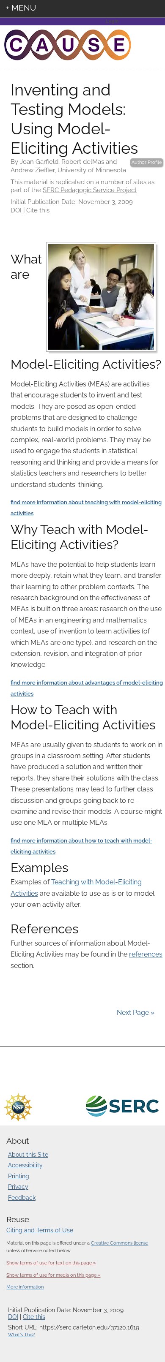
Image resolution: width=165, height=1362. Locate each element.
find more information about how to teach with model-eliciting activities (81, 846)
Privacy (18, 1186)
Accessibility (25, 1165)
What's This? (21, 1335)
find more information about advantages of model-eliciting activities (87, 688)
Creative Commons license (119, 1243)
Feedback (22, 1197)
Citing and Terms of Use (39, 1230)
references (145, 954)
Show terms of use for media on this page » (53, 1275)
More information (25, 1287)
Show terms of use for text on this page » (51, 1263)
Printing (18, 1176)
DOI (16, 210)
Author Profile (147, 162)
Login (112, 21)
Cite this (38, 210)
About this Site (28, 1154)
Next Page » (134, 1013)
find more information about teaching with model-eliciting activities (86, 508)
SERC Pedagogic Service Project (90, 190)
